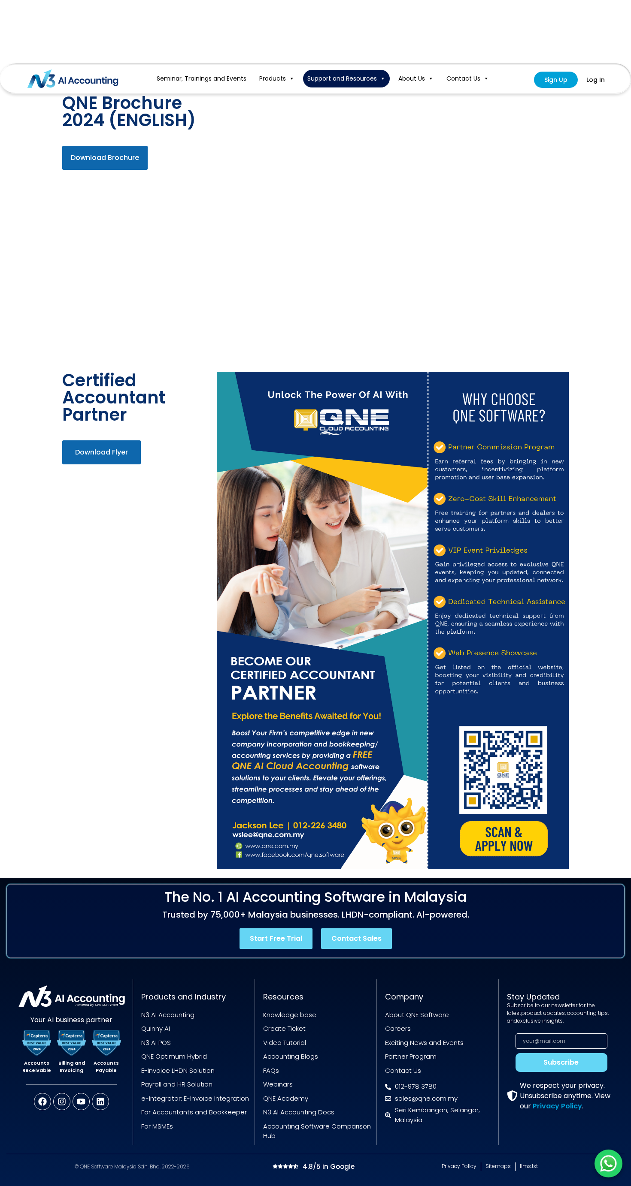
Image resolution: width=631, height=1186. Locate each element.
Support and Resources (342, 78)
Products (272, 78)
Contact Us (463, 78)
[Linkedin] (100, 1101)
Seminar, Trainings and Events (201, 78)
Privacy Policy (557, 1106)
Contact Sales (356, 938)
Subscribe (561, 1062)
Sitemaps (498, 1166)
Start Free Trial (276, 938)
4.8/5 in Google (329, 1166)
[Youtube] (81, 1101)
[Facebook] (42, 1101)
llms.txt (529, 1166)
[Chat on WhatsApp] (608, 1163)
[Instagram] (61, 1101)
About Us (411, 78)
